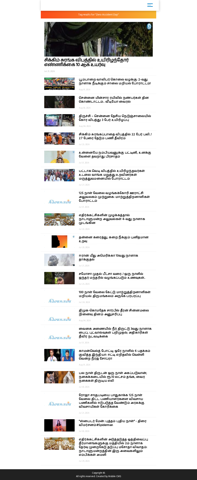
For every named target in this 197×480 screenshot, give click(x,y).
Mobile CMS (114, 476)
